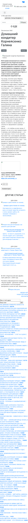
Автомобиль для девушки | (11, 394)
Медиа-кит (24, 292)
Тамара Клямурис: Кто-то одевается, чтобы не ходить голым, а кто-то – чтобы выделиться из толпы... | (13, 438)
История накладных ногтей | (12, 314)
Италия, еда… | (7, 516)
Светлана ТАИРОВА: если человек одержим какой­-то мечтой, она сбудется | (11, 397)
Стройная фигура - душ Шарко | (13, 388)
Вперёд (23, 50)
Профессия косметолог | (11, 384)
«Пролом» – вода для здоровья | (13, 360)
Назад (4, 50)
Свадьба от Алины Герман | (12, 386)
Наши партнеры (22, 294)
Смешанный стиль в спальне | (13, 435)
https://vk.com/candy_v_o (9, 178)
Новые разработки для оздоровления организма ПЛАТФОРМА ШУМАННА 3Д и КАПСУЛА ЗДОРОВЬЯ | (13, 310)
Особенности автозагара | (11, 382)
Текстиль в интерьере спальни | (13, 457)
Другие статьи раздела (13, 18)
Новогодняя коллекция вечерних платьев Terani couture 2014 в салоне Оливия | (13, 477)
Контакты (24, 296)
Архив (7, 8)
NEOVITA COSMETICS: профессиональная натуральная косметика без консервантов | (14, 330)
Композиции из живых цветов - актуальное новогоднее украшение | (13, 505)
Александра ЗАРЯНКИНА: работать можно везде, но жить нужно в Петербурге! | (12, 406)
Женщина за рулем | (9, 459)
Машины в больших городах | (12, 381)
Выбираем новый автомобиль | (13, 481)
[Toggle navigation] (4, 12)
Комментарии (6, 188)
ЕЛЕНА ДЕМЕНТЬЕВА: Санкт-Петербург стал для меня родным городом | (13, 412)
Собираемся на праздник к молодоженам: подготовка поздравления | (10, 325)
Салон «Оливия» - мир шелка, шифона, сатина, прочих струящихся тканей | (13, 496)
